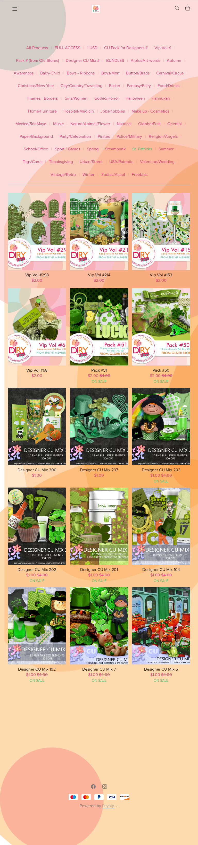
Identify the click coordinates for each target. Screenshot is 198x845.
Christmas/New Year (36, 85)
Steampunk (115, 149)
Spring (92, 149)
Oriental (174, 124)
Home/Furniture (42, 111)
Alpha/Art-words (145, 60)
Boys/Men (110, 73)
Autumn (174, 60)
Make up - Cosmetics (150, 111)
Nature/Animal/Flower (90, 124)
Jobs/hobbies (113, 111)
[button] (116, 806)
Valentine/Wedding (157, 161)
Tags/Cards (32, 161)
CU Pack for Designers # (126, 48)
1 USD (92, 48)
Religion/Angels (163, 136)
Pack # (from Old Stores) (37, 60)
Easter (114, 85)
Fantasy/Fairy (139, 85)
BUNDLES (115, 60)
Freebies (139, 174)
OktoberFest (149, 124)
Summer (166, 149)
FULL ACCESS (67, 48)
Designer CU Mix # (83, 60)
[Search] (177, 8)
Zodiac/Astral (113, 174)
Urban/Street (91, 161)
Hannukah (161, 98)
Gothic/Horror (106, 98)
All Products (37, 48)
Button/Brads (138, 73)
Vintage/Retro (63, 174)
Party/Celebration (75, 136)
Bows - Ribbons (81, 73)
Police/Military (129, 136)
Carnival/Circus (170, 73)
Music (58, 124)
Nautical (124, 124)
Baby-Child (50, 73)
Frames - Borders (42, 98)
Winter (88, 174)
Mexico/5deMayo (30, 124)
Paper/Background (36, 136)
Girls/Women (75, 98)
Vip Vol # (162, 48)
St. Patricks (142, 149)
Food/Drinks (168, 85)
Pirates (104, 136)
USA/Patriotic (121, 161)
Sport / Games (67, 149)
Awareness (24, 73)
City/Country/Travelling (81, 85)
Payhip (108, 805)
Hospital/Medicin (78, 111)
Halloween (135, 98)
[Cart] (189, 8)
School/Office (36, 149)
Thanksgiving (61, 161)
